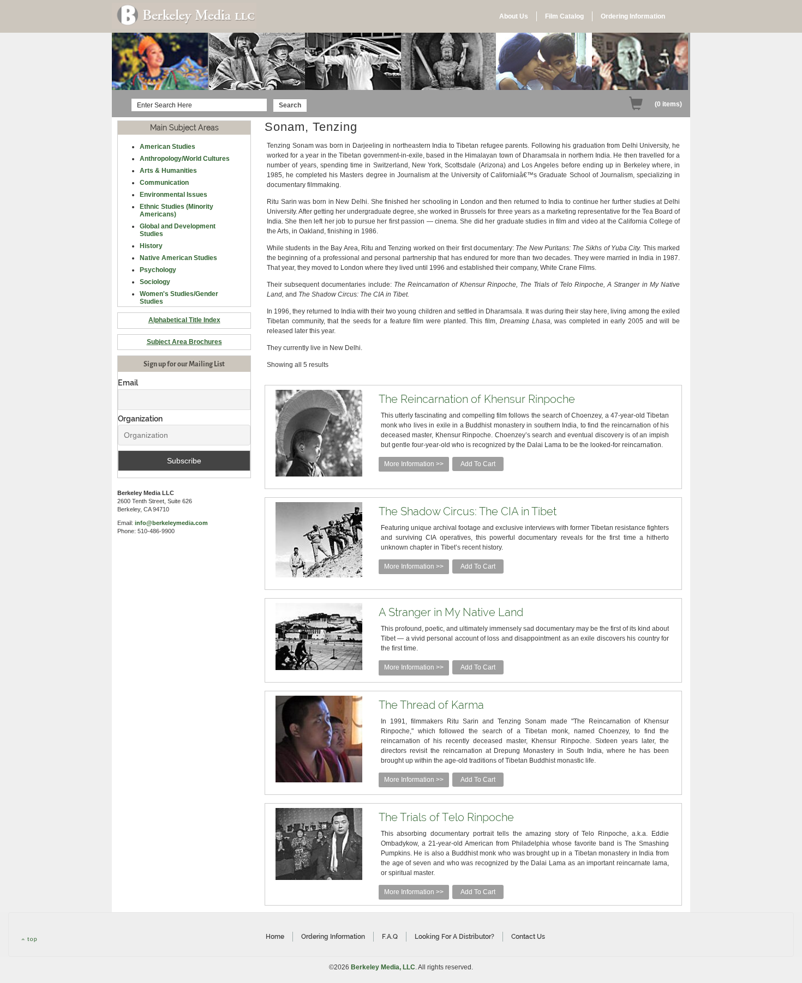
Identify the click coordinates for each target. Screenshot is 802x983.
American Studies (167, 146)
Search (290, 105)
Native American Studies (178, 258)
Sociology (155, 282)
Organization (140, 418)
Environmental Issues (173, 194)
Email (128, 382)
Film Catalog (564, 16)
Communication (164, 182)
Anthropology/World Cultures (185, 158)
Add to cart (477, 464)
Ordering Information (633, 16)
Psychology (158, 270)
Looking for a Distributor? (454, 936)
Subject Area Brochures (184, 342)
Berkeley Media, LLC (383, 967)
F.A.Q (390, 936)
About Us (513, 16)
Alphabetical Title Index (184, 320)
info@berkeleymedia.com (171, 523)
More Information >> (414, 464)
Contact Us (528, 936)
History (151, 246)
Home (275, 936)
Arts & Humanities (168, 170)
